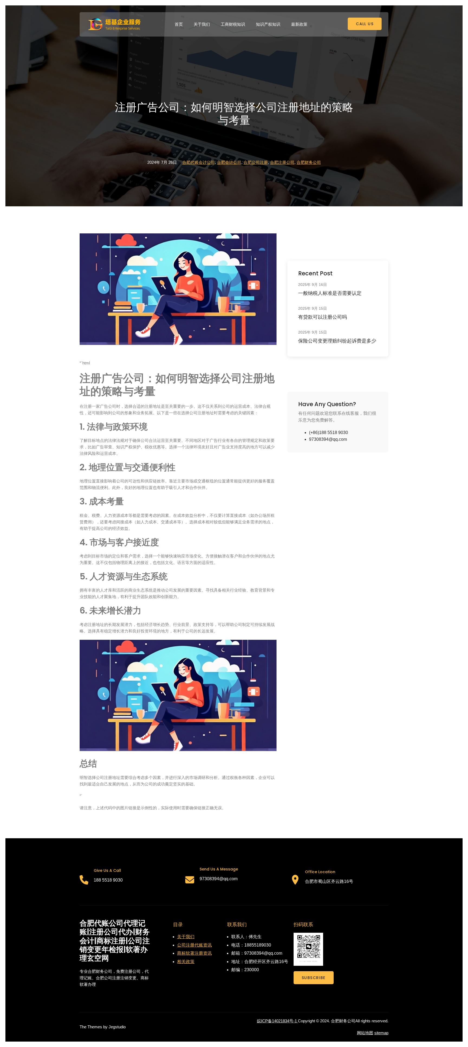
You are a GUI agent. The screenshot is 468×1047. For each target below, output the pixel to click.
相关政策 (185, 961)
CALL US (364, 24)
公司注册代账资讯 (194, 945)
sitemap (381, 1032)
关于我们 (185, 936)
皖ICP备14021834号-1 (277, 1021)
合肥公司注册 (255, 162)
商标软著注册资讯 (194, 953)
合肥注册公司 (282, 162)
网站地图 (365, 1032)
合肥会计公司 (229, 162)
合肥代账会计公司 (198, 162)
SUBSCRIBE (314, 977)
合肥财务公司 (309, 162)
